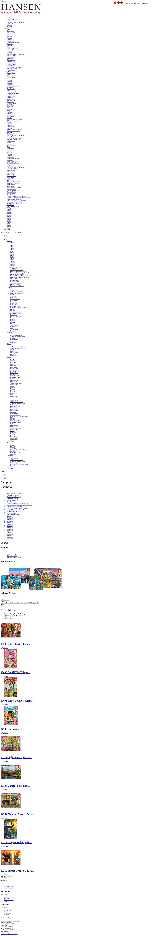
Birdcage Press (11, 57)
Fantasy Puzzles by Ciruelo (14, 199)
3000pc (9, 222)
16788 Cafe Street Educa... (15, 643)
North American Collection (14, 187)
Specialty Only (11, 32)
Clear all (3, 478)
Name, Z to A (17, 603)
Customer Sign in (145, 3)
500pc (8, 228)
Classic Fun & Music (12, 19)
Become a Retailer (8, 888)
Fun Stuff (9, 20)
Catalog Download (128, 3)
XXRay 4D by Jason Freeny (14, 67)
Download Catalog (9, 886)
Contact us (6, 901)
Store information (5, 931)
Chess (8, 29)
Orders (5, 911)
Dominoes (9, 38)
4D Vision (9, 241)
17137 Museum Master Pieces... (18, 814)
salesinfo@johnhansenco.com (13, 929)
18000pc (9, 212)
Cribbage (9, 39)
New (8, 467)
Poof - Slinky (10, 65)
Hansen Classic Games (14, 557)
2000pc (9, 223)
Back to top (4, 877)
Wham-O (9, 25)
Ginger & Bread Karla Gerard (14, 202)
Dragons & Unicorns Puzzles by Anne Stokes (18, 197)
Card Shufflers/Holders (13, 42)
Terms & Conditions (9, 897)
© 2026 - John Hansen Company (9, 934)
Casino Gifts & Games (13, 49)
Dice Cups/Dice (11, 45)
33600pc (9, 209)
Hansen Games (11, 61)
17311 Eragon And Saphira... (16, 842)
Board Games (10, 62)
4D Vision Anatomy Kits (13, 68)
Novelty (7, 142)
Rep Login (137, 3)
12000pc (9, 213)
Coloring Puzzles (11, 192)
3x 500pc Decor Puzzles (13, 203)
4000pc (9, 221)
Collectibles (8, 132)
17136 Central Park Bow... (15, 785)
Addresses (6, 914)
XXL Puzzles (10, 205)
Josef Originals (11, 70)
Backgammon (10, 31)
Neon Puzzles (10, 194)
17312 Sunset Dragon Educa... (17, 870)
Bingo (8, 47)
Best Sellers (7, 229)
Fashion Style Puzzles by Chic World (16, 200)
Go (8, 35)
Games (7, 71)
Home (5, 239)
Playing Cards (10, 41)
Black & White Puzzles (13, 190)
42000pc (9, 208)
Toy (6, 16)
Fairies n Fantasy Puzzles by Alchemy (16, 196)
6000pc (9, 218)
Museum (7, 122)
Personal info (7, 910)
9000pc (9, 215)
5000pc (9, 219)
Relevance (3, 603)
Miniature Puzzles (11, 193)
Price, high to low (34, 603)
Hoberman (10, 18)
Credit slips (7, 913)
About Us (6, 898)
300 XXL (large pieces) (13, 206)
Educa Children (11, 60)
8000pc (9, 216)
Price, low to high (25, 603)
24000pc (9, 210)
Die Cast (9, 52)
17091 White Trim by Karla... (17, 700)
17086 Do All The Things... (15, 672)
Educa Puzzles (9, 186)
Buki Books (10, 58)
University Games (11, 64)
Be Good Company (12, 55)
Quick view (4, 648)
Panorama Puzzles (11, 189)
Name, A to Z (5, 601)
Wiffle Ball (10, 23)
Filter (2, 604)
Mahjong (9, 36)
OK (2, 471)
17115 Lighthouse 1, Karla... (16, 757)
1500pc (9, 225)
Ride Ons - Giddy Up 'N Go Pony (16, 22)
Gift (6, 28)
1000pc (9, 226)
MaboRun (9, 26)
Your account (5, 904)
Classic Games (11, 33)
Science (7, 110)
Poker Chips (10, 44)
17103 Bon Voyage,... (12, 729)
